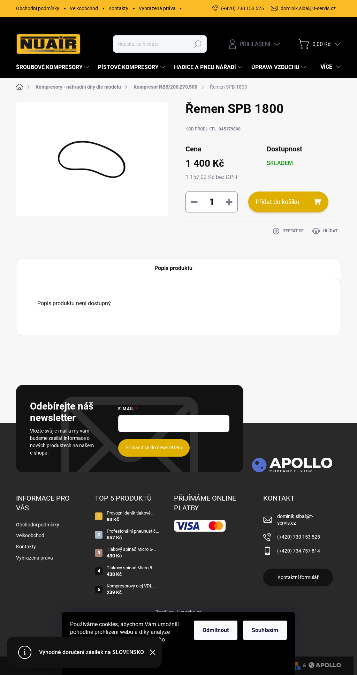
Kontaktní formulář (298, 577)
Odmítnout (216, 630)
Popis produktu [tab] (173, 268)
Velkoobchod (84, 8)
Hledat (197, 44)
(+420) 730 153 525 (298, 537)
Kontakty (118, 8)
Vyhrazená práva (157, 8)
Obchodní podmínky (37, 8)
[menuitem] (53, 67)
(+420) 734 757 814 (298, 551)
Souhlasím (265, 630)
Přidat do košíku (277, 201)
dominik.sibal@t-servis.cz (295, 519)
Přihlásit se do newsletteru (154, 447)
